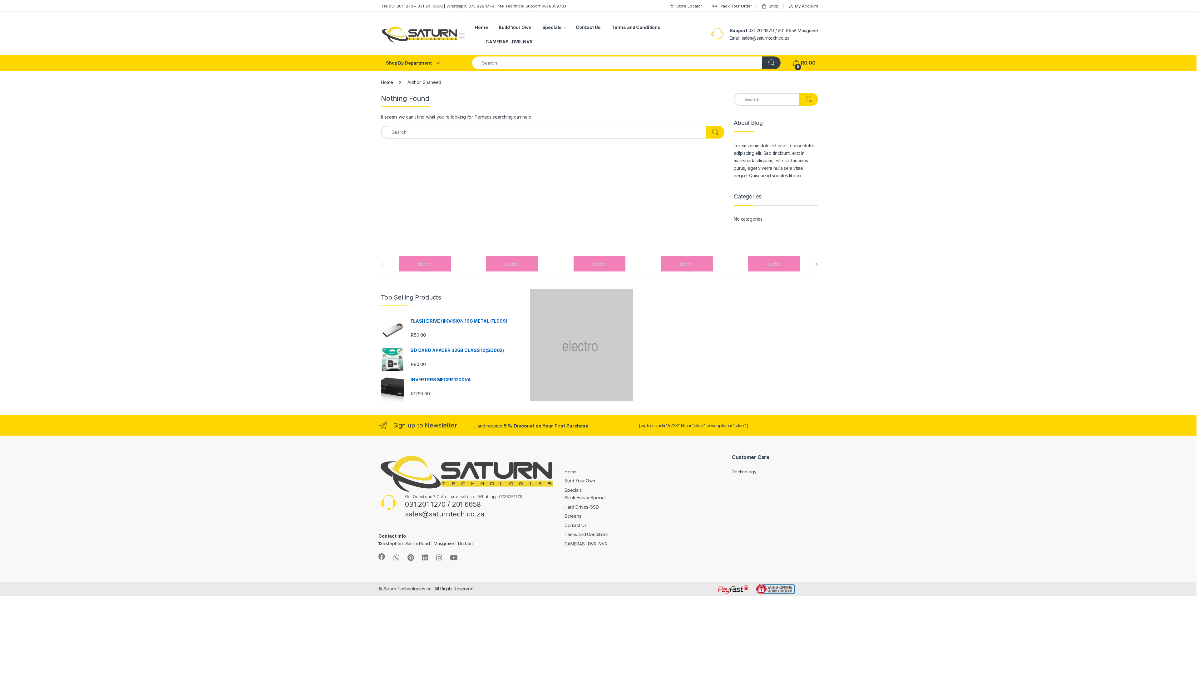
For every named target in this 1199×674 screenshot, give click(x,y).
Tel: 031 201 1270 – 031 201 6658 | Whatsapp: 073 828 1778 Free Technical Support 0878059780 (473, 5)
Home (481, 27)
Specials (552, 27)
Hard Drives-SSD (582, 507)
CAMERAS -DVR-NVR (509, 41)
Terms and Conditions (636, 27)
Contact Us (588, 27)
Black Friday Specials (586, 497)
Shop (773, 5)
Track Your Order (735, 5)
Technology (744, 471)
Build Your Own (515, 27)
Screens (573, 516)
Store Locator (689, 5)
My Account (806, 5)
